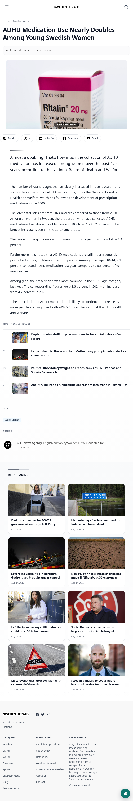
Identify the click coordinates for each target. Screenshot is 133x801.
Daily (5, 782)
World (6, 757)
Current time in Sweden (50, 769)
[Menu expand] (7, 7)
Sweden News (20, 21)
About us (41, 775)
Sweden (7, 744)
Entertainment (11, 775)
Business (8, 763)
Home (6, 21)
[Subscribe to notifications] (125, 793)
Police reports (11, 788)
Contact (40, 782)
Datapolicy (42, 757)
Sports (6, 769)
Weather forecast (46, 763)
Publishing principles (48, 744)
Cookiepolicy (43, 750)
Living (6, 750)
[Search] (126, 7)
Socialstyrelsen (12, 419)
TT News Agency (31, 443)
